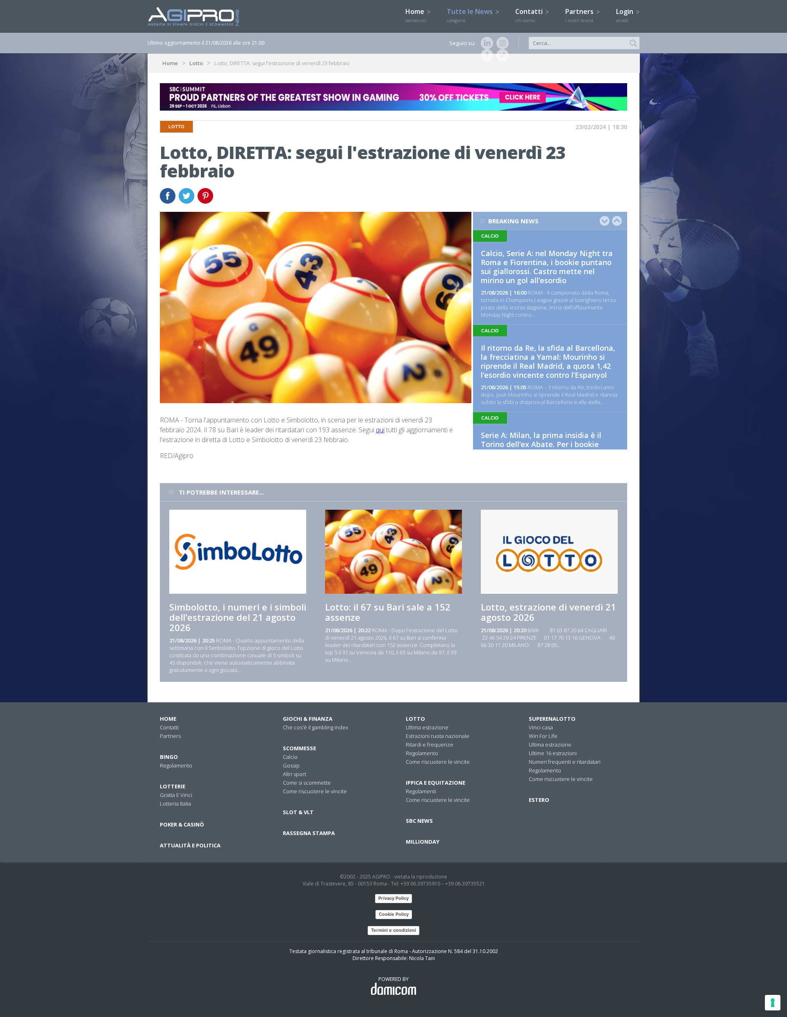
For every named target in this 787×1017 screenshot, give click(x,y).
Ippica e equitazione (435, 782)
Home (416, 15)
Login (625, 15)
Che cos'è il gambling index (315, 727)
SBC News (419, 820)
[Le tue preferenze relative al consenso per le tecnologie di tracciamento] (772, 1002)
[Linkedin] (485, 43)
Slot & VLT (298, 812)
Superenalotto (552, 718)
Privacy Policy (393, 898)
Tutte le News (470, 15)
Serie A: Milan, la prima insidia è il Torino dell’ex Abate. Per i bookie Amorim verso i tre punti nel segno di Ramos (547, 448)
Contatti (529, 15)
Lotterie (172, 786)
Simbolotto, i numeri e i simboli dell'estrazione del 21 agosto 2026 (237, 617)
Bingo (169, 756)
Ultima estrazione (427, 727)
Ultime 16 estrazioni (553, 753)
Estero (539, 800)
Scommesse (299, 748)
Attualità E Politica (190, 845)
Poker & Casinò (182, 824)
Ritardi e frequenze (429, 744)
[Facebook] (485, 55)
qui (380, 429)
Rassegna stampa (309, 833)
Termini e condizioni (393, 930)
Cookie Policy (394, 914)
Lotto (196, 63)
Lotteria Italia (175, 803)
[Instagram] (501, 43)
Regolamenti (421, 791)
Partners (580, 15)
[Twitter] (501, 55)
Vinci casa (541, 727)
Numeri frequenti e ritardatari (564, 761)
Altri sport (294, 774)
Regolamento (176, 765)
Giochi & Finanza (307, 718)
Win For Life (543, 736)
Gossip (291, 765)
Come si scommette (307, 782)
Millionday (422, 841)
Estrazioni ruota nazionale (437, 736)
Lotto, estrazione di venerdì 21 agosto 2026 (548, 612)
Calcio (290, 756)
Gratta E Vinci (176, 795)
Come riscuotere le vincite (315, 791)
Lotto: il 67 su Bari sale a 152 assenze (387, 612)
